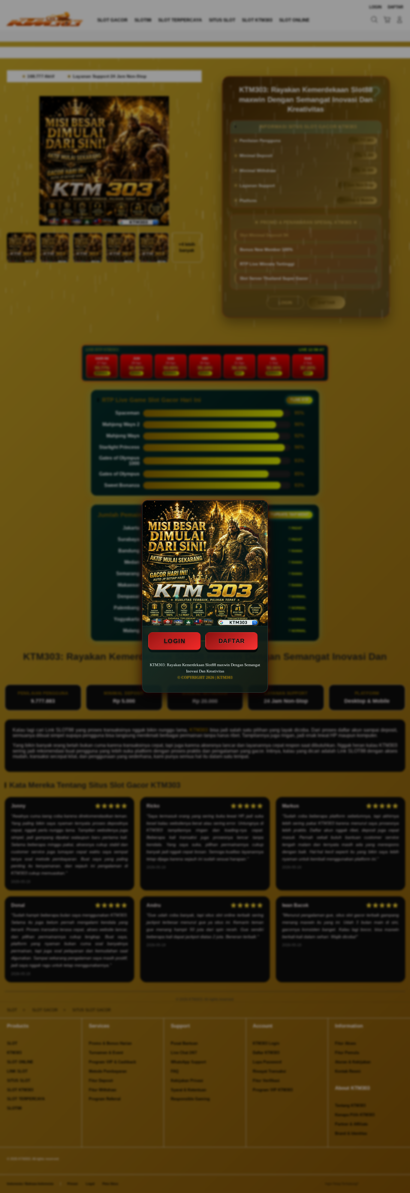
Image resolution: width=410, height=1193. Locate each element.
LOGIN (174, 641)
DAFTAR (232, 641)
